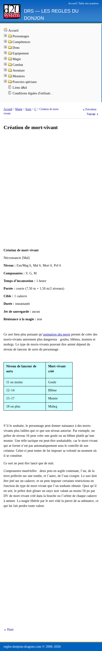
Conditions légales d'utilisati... (33, 93)
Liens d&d (20, 87)
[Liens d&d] (10, 88)
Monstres (19, 76)
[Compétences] (10, 42)
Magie (17, 59)
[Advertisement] (51, 189)
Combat (18, 65)
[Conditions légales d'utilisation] (10, 94)
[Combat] (10, 65)
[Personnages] (10, 37)
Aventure (19, 70)
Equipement (21, 53)
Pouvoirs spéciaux (25, 82)
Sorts (28, 109)
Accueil (13, 30)
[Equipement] (10, 54)
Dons (16, 47)
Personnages (21, 36)
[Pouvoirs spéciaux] (10, 82)
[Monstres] (10, 76)
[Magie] (10, 59)
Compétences (21, 42)
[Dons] (10, 48)
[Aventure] (10, 71)
